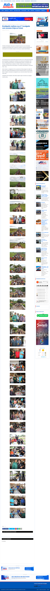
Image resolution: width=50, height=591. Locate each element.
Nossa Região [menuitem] (23, 10)
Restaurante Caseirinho (43, 186)
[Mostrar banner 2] (17, 20)
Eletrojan (43, 202)
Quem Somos (18, 0)
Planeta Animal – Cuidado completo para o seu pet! (44, 195)
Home (2, 0)
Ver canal (47, 41)
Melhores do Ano (33, 0)
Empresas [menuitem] (43, 10)
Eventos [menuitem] (11, 10)
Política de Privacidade (7, 0)
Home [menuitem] (3, 10)
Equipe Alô (4, 30)
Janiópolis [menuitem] (7, 10)
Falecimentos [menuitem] (37, 10)
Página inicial (4, 24)
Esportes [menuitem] (32, 10)
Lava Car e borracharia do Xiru (44, 240)
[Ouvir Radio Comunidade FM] (38, 23)
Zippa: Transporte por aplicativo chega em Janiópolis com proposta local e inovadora (44, 222)
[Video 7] (44, 39)
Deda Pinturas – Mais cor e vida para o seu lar (44, 249)
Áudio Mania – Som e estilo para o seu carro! (44, 267)
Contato (13, 0)
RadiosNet (46, 25)
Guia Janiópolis (27, 0)
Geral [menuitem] (29, 10)
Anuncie (22, 0)
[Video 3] (41, 39)
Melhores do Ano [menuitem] (17, 10)
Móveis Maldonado (44, 232)
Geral (7, 24)
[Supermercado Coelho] (32, 5)
